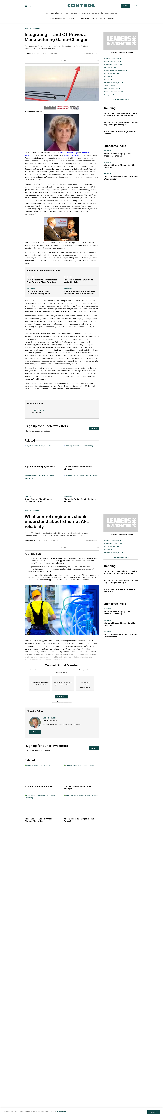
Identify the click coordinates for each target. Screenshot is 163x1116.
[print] (98, 60)
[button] (26, 6)
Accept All (154, 1112)
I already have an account (62, 702)
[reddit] (65, 60)
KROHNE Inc (108, 68)
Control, (62, 153)
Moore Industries (110, 74)
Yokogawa (108, 95)
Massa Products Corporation (114, 71)
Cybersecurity (83, 18)
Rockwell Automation (72, 155)
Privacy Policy (61, 1111)
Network (71, 18)
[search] (29, 6)
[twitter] (62, 60)
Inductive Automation (112, 65)
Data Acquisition (98, 18)
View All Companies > (121, 99)
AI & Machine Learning (57, 18)
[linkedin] (58, 60)
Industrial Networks (32, 28)
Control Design (72, 153)
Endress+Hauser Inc (111, 62)
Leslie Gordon (30, 53)
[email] (69, 60)
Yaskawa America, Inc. (112, 92)
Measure (111, 18)
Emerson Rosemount (111, 59)
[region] (81, 1112)
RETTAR (107, 80)
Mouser (107, 77)
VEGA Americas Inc (111, 89)
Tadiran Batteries (110, 86)
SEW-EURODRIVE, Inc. (112, 83)
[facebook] (55, 60)
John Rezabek (30, 540)
